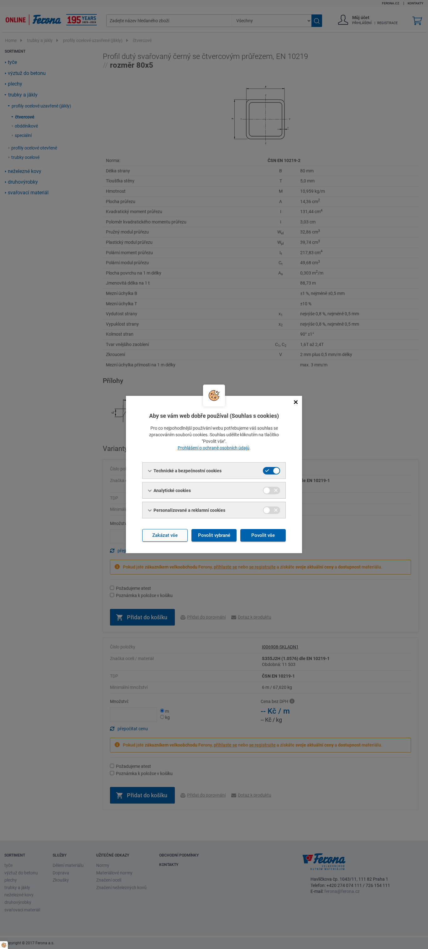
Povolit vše (263, 535)
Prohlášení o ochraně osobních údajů (213, 447)
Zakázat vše (165, 535)
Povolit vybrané (214, 535)
